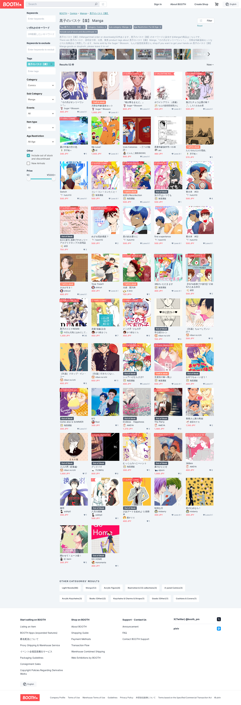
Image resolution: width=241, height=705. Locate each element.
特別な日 (158, 508)
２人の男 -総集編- (69, 466)
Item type (32, 122)
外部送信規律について (146, 698)
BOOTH (63, 13)
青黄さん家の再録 (194, 418)
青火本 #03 (192, 191)
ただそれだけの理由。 (196, 150)
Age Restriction (35, 136)
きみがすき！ (66, 287)
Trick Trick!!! (97, 284)
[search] (96, 4)
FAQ (124, 632)
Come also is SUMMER (71, 421)
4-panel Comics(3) (173, 588)
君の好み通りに (130, 236)
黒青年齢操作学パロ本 (165, 147)
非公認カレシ (160, 332)
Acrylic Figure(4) (112, 588)
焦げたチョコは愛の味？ (198, 102)
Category (32, 79)
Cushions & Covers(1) (186, 598)
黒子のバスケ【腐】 (99, 13)
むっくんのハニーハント (135, 463)
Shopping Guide (80, 632)
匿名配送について (29, 639)
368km (189, 463)
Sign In (158, 4)
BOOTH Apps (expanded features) (38, 632)
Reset (199, 25)
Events (30, 108)
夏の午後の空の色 (68, 147)
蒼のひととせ (160, 466)
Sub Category (34, 93)
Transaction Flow (80, 645)
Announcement (130, 626)
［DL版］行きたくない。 (103, 373)
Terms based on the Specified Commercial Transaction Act (185, 698)
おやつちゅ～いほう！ (196, 377)
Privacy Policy (126, 698)
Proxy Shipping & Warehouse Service (40, 645)
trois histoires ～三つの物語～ (136, 148)
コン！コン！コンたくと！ (104, 191)
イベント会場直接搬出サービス (36, 651)
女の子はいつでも (163, 195)
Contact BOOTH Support (135, 639)
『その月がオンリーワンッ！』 (72, 103)
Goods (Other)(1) (160, 598)
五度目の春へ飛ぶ (163, 377)
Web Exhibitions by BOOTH (85, 657)
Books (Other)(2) (98, 598)
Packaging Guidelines (31, 657)
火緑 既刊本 (129, 287)
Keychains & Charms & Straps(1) (128, 598)
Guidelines (112, 698)
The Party (159, 421)
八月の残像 (96, 511)
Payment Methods (81, 639)
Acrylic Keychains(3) (72, 598)
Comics (73, 13)
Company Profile (57, 698)
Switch (63, 191)
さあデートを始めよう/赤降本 (136, 513)
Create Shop (201, 4)
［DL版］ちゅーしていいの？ (198, 330)
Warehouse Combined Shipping (88, 651)
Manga (83, 13)
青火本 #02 (192, 236)
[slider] (29, 179)
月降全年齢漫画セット (102, 105)
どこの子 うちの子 (132, 328)
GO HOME (96, 559)
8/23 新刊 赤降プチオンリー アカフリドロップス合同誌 (74, 241)
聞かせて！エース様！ (70, 555)
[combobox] (62, 4)
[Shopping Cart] (216, 4)
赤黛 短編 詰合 (98, 328)
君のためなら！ (193, 508)
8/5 (93, 418)
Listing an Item (28, 626)
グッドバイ (96, 466)
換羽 (62, 508)
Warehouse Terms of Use (93, 698)
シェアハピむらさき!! (133, 377)
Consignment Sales (30, 664)
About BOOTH (178, 4)
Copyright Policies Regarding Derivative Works (41, 672)
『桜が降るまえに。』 (133, 102)
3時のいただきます (163, 284)
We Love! (96, 147)
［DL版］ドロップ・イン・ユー (73, 375)
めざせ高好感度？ (100, 236)
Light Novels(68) (70, 588)
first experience (162, 236)
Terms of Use (74, 698)
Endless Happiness (133, 421)
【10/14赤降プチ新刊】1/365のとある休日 (199, 285)
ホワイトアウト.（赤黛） (166, 102)
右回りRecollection (132, 195)
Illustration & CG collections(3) (142, 588)
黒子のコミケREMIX (69, 328)
